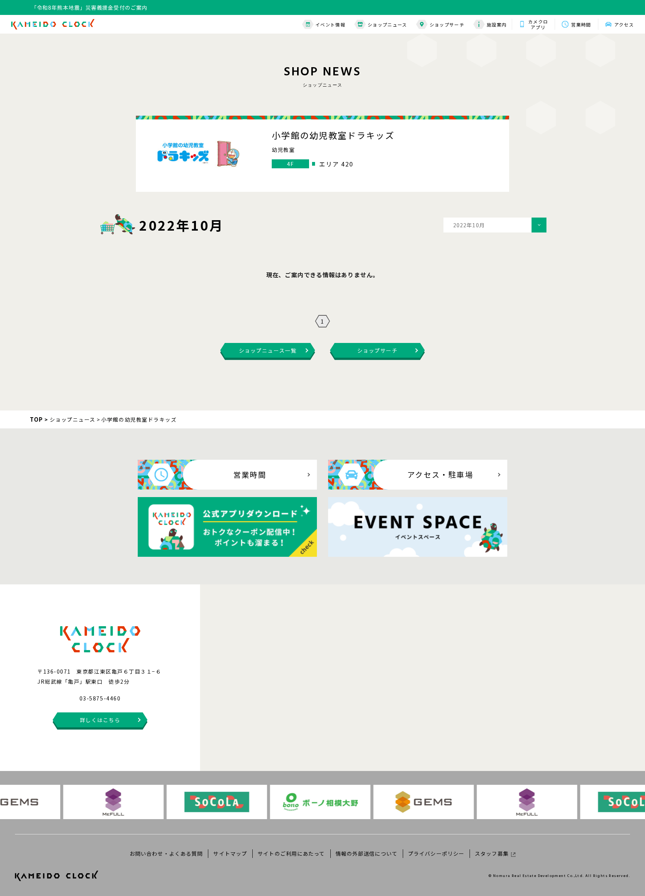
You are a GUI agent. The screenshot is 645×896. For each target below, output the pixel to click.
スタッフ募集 (492, 853)
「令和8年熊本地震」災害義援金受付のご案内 (89, 7)
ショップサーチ (447, 24)
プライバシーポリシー (436, 853)
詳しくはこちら (100, 720)
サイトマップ (230, 853)
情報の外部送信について (367, 853)
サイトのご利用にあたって (291, 853)
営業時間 (581, 24)
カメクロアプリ (538, 24)
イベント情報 (330, 24)
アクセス (624, 24)
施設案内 (497, 24)
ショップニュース (387, 24)
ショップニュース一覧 (267, 350)
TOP (36, 419)
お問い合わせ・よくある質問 (166, 853)
